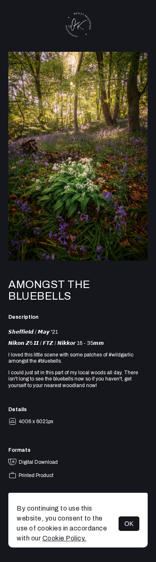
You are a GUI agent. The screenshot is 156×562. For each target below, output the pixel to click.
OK (129, 523)
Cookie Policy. (64, 538)
